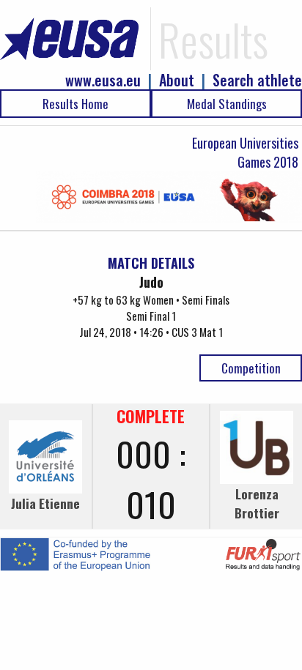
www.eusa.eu (103, 80)
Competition (251, 368)
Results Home (75, 103)
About (176, 80)
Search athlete (257, 80)
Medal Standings (227, 103)
